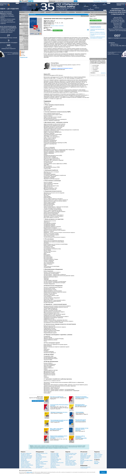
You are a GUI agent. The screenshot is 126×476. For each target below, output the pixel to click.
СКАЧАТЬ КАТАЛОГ (24, 25)
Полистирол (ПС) (54, 458)
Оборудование (24, 460)
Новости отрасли (23, 51)
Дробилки (38, 460)
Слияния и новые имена (26, 467)
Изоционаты (53, 466)
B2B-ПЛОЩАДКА (24, 14)
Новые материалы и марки (26, 456)
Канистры (67, 459)
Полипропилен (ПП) (55, 456)
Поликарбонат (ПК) (55, 460)
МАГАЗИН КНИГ (24, 23)
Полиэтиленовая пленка (70, 460)
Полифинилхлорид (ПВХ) (56, 459)
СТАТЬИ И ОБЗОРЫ (24, 28)
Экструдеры (38, 454)
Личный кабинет (97, 1)
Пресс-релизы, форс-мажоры (27, 465)
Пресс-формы (39, 455)
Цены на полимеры (98, 454)
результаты (103, 73)
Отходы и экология (25, 462)
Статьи (22, 54)
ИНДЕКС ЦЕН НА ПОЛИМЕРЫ (99, 12)
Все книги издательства (38, 400)
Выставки (23, 55)
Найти (75, 1)
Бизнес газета (97, 453)
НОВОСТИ (26, 27)
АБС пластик (53, 463)
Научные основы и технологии (57, 25)
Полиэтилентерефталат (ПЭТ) (57, 462)
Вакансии (82, 461)
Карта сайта (96, 462)
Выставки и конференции (26, 453)
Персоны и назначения (25, 463)
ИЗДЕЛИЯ (52, 12)
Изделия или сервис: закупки (86, 460)
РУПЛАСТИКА (25, 41)
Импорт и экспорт (98, 455)
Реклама (96, 463)
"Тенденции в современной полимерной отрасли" (62, 68)
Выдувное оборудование (41, 463)
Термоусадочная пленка (70, 462)
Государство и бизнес (25, 454)
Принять (103, 472)
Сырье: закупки (83, 454)
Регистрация (104, 1)
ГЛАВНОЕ (26, 12)
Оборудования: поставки (85, 455)
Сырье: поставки (83, 453)
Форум (81, 463)
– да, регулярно (95, 65)
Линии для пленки (39, 462)
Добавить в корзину (57, 30)
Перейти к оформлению (95, 20)
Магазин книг (97, 458)
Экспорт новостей (24, 49)
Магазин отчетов (97, 456)
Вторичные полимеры (55, 465)
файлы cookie (29, 472)
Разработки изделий (25, 466)
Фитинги (67, 455)
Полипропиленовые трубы (71, 453)
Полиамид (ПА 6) (54, 461)
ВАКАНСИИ (25, 36)
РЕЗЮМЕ (26, 38)
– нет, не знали (95, 68)
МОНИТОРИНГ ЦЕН (24, 20)
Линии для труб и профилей (42, 461)
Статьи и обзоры (83, 468)
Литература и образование (26, 455)
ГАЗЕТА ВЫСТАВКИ (24, 43)
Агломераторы (39, 458)
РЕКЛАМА (26, 47)
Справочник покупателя (85, 467)
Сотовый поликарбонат (70, 465)
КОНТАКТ (26, 46)
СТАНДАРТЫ (25, 31)
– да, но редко (95, 66)
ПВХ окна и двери (69, 456)
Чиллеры (38, 465)
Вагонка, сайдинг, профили (71, 463)
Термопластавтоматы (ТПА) (41, 453)
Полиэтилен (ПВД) (54, 454)
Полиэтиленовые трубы (70, 454)
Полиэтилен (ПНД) (54, 453)
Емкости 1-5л (68, 458)
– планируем (94, 69)
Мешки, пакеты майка (69, 461)
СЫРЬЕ (67, 12)
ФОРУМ (26, 33)
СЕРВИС (83, 12)
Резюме (82, 462)
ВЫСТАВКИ (25, 40)
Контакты (96, 461)
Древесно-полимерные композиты (97, 32)
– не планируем (95, 71)
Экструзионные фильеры (41, 456)
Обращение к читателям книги (58, 69)
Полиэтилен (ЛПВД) (55, 455)
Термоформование (40, 466)
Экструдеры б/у (39, 467)
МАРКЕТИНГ (25, 22)
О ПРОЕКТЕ (25, 44)
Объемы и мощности (25, 461)
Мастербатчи (53, 467)
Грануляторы (38, 459)
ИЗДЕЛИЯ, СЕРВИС (24, 19)
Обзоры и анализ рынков (26, 458)
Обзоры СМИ (23, 459)
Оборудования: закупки (85, 456)
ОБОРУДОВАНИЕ (37, 12)
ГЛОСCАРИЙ (25, 30)
